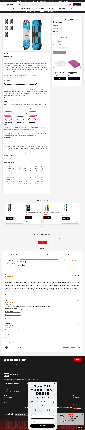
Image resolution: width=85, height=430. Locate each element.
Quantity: (55, 48)
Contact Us (59, 1)
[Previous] (53, 68)
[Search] (19, 4)
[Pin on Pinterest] (56, 28)
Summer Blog (6, 400)
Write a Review (37, 270)
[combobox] (41, 4)
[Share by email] (61, 28)
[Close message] (83, 11)
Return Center (52, 1)
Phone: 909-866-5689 (8, 386)
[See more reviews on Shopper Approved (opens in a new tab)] (13, 318)
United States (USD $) (20, 414)
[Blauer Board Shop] (11, 375)
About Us (66, 1)
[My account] (66, 5)
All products (8, 14)
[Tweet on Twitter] (58, 28)
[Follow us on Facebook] (9, 414)
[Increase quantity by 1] (65, 49)
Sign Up (78, 360)
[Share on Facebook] (54, 28)
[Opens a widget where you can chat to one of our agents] (80, 427)
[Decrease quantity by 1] (59, 49)
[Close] (82, 414)
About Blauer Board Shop (8, 398)
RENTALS (19, 1)
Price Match (32, 1)
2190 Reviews (12, 265)
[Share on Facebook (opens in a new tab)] (9, 318)
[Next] (80, 68)
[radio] (42, 259)
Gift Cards (25, 1)
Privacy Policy (76, 402)
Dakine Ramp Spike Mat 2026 (59, 73)
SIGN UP (42, 426)
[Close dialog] (55, 383)
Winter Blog (6, 402)
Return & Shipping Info (42, 1)
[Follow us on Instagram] (12, 414)
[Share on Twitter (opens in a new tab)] (11, 318)
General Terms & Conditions (76, 398)
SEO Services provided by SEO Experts (12, 391)
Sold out (59, 52)
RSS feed (75, 404)
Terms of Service (76, 400)
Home (3, 14)
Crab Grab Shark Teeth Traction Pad (72, 73)
